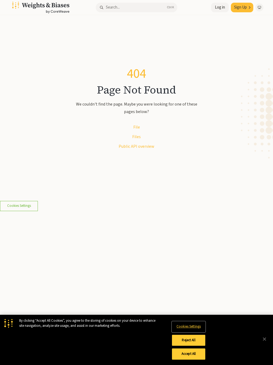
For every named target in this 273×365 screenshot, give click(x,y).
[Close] (264, 339)
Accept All (189, 353)
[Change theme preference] (259, 7)
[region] (136, 340)
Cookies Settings (19, 205)
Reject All (188, 340)
